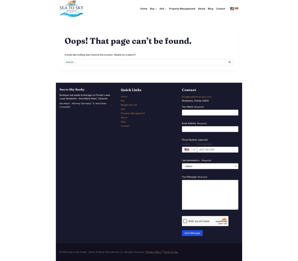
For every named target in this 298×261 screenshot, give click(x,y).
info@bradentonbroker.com (196, 96)
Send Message (192, 233)
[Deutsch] (236, 8)
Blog (210, 8)
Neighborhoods (129, 104)
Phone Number (204, 144)
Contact (220, 8)
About (201, 8)
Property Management (182, 8)
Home (143, 8)
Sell (122, 109)
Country (186, 144)
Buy (123, 100)
